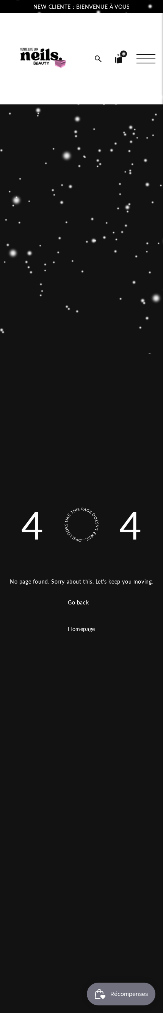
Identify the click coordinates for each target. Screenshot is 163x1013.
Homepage (81, 629)
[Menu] (145, 58)
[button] (98, 58)
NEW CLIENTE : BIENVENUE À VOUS (81, 6)
